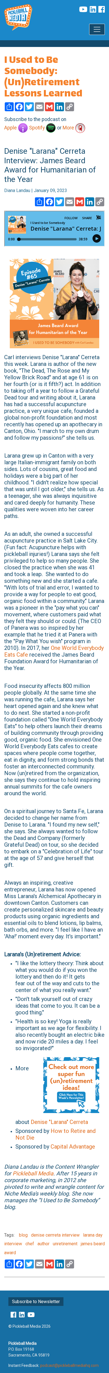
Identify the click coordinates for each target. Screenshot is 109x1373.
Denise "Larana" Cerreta (59, 1122)
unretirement (64, 1243)
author (42, 1243)
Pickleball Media (33, 1173)
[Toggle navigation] (97, 29)
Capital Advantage (73, 1146)
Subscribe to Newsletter (36, 1301)
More (69, 128)
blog (23, 1235)
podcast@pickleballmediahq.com (69, 1365)
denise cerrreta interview (55, 1235)
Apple (11, 128)
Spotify (37, 128)
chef (29, 1243)
